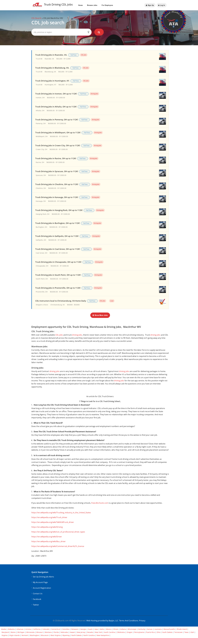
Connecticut (55, 629)
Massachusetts (169, 629)
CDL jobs (59, 335)
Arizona (28, 629)
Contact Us (37, 593)
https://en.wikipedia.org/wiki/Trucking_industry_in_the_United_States (61, 512)
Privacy (142, 620)
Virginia (4, 635)
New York (98, 632)
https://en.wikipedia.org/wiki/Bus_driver (48, 541)
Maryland (5, 632)
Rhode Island (182, 629)
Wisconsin (45, 635)
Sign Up (150, 5)
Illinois (115, 629)
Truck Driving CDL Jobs (58, 4)
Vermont (25, 635)
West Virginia (56, 635)
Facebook (37, 599)
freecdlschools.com (99, 503)
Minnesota (30, 632)
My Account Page (40, 582)
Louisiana (158, 629)
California (36, 629)
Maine (13, 632)
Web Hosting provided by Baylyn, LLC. (102, 620)
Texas (186, 632)
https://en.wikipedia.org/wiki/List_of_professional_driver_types (58, 532)
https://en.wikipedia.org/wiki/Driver (46, 536)
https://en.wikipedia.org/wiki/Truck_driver (49, 517)
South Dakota (167, 632)
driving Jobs (77, 335)
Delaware (74, 629)
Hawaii (72, 632)
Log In (162, 5)
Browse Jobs (92, 5)
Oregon (129, 632)
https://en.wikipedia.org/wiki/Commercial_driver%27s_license (57, 546)
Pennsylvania (139, 632)
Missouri (39, 632)
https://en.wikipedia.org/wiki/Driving (47, 527)
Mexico (108, 629)
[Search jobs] (99, 32)
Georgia (83, 629)
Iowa (96, 629)
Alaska (3, 629)
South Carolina (109, 632)
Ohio (158, 632)
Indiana (123, 629)
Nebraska (64, 632)
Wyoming (66, 635)
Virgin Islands (14, 635)
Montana (48, 632)
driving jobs (155, 335)
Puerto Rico (150, 632)
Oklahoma (121, 632)
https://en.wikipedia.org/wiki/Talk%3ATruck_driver (52, 522)
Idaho (102, 629)
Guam (90, 629)
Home (80, 5)
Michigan (21, 632)
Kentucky (141, 629)
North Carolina (89, 635)
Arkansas (19, 629)
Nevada (90, 632)
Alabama (11, 629)
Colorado (45, 629)
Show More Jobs (101, 315)
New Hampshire (103, 635)
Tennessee (178, 632)
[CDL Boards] (37, 5)
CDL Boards (36, 18)
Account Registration (42, 588)
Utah (192, 632)
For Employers (107, 5)
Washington (34, 635)
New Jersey (81, 632)
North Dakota (76, 635)
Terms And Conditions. (129, 620)
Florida (56, 632)
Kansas (150, 629)
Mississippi (132, 629)
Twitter (36, 605)
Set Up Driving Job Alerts (43, 577)
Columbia (65, 629)
